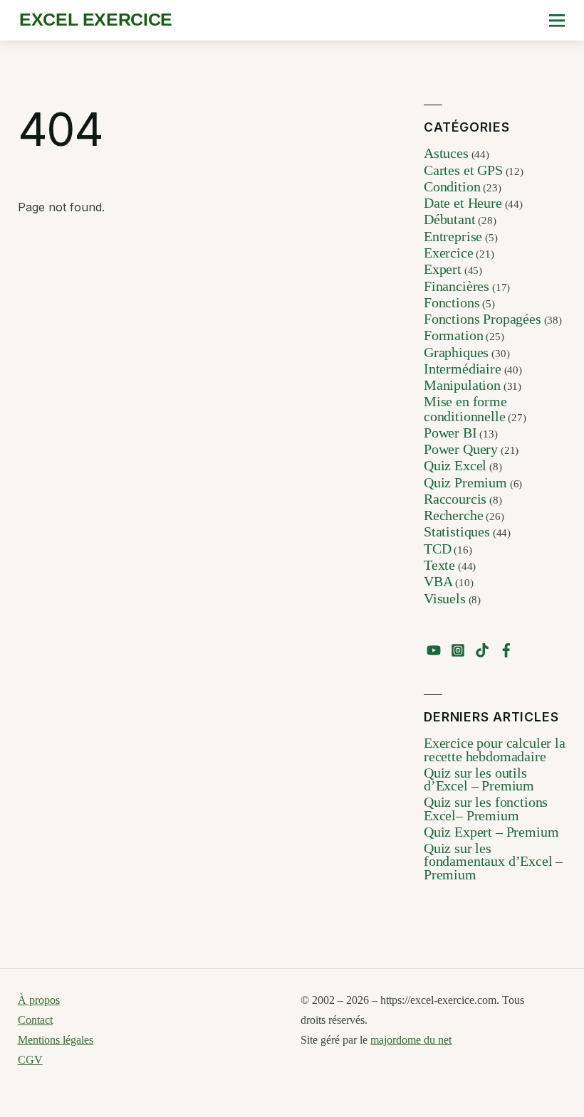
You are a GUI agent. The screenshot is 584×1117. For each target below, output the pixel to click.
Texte (439, 565)
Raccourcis (455, 499)
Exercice (449, 252)
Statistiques (457, 531)
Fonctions (452, 302)
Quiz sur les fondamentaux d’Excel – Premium (493, 861)
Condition (452, 186)
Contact (35, 1020)
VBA (438, 581)
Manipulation (462, 385)
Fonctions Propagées (482, 319)
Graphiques (456, 352)
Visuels (445, 598)
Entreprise (453, 236)
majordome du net (411, 1040)
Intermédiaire (462, 368)
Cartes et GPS (463, 170)
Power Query (461, 449)
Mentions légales (55, 1040)
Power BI (450, 432)
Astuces (446, 153)
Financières (456, 286)
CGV (30, 1060)
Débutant (450, 219)
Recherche (454, 515)
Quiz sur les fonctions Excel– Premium (486, 808)
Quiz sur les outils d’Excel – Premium (479, 779)
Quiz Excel (455, 465)
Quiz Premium (465, 482)
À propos (39, 1000)
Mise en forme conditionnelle (465, 408)
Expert (443, 269)
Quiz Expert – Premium (491, 831)
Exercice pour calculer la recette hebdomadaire (494, 749)
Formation (454, 335)
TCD (438, 548)
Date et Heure (463, 203)
